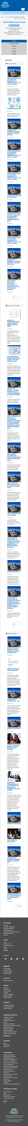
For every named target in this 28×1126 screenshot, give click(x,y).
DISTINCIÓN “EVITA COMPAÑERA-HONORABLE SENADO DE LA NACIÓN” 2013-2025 (13, 132)
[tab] (14, 63)
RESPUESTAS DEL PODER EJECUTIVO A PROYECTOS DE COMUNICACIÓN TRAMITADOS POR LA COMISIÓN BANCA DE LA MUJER (13, 217)
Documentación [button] (11, 63)
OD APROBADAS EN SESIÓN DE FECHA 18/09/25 (14, 196)
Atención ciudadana (8, 1091)
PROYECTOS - (12, 13)
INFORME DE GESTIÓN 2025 (14, 109)
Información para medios (9, 945)
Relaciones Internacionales (9, 1020)
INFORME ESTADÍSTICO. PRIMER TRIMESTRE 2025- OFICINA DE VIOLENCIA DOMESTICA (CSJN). (13, 359)
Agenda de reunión (14, 25)
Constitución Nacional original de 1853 (11, 931)
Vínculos (14, 48)
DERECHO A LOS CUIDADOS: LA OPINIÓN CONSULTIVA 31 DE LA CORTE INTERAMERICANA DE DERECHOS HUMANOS (13, 391)
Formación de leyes (7, 1019)
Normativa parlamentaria (9, 1058)
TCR (4, 1102)
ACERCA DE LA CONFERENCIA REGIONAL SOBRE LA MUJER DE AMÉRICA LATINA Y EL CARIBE (13, 323)
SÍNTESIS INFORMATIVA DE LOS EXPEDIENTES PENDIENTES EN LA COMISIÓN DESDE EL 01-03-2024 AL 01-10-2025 (14, 176)
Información (14, 41)
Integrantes (14, 51)
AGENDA (5, 948)
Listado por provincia (8, 971)
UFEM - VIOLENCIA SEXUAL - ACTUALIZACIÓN (14, 514)
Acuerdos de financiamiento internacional (9, 1071)
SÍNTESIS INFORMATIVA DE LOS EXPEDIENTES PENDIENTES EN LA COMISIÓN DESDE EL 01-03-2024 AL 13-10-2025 (14, 154)
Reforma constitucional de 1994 (10, 1033)
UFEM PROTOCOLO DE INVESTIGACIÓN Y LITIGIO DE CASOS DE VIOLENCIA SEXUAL (13, 485)
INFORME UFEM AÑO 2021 (13, 572)
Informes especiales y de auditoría (10, 1077)
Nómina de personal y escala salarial (11, 1066)
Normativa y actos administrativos (10, 1059)
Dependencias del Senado (9, 928)
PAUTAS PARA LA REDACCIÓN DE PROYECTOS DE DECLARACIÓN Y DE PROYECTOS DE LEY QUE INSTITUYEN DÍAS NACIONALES (13, 285)
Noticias (5, 942)
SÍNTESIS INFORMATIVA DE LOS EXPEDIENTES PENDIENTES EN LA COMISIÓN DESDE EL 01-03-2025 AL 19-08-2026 (14, 81)
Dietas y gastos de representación (10, 1067)
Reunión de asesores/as (14, 728)
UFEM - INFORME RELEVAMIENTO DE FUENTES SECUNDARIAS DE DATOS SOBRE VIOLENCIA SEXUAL (14, 457)
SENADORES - (6, 13)
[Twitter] (17, 958)
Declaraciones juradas (8, 1069)
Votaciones (6, 987)
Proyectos (14, 46)
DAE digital (6, 992)
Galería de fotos (7, 944)
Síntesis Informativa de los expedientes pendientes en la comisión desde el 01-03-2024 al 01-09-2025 (14, 240)
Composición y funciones (9, 1017)
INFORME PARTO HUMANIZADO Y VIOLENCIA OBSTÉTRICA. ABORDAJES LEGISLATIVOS (14, 262)
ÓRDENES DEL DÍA (7, 1036)
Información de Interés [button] (13, 305)
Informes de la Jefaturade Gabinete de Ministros (8, 1029)
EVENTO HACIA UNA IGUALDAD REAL (12, 840)
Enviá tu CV (6, 935)
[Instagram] (11, 958)
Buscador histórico (7, 973)
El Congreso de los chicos (9, 1098)
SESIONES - (17, 13)
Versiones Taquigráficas (8, 994)
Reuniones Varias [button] (12, 633)
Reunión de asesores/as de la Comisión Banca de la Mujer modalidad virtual (14, 896)
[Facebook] (23, 958)
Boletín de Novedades (8, 996)
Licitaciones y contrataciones (9, 1061)
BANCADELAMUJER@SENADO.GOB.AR (14, 28)
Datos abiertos (6, 1079)
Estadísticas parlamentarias (9, 1024)
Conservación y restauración (9, 1096)
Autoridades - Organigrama (9, 927)
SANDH (5, 1093)
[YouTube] (5, 958)
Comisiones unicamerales (9, 1005)
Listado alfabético (7, 968)
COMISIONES (22, 13)
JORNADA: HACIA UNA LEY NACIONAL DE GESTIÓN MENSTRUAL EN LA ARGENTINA (13, 747)
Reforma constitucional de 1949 (10, 1032)
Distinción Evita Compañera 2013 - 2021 (13, 700)
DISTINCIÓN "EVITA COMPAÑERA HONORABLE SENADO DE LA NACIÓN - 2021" (13, 860)
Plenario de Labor (7, 989)
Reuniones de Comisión (14, 43)
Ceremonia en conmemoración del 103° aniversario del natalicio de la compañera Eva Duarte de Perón (13, 786)
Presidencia (6, 925)
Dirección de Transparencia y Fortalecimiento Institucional (10, 1055)
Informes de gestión (7, 1076)
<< (13, 622)
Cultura (5, 1043)
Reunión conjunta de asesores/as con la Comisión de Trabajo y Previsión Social (13, 650)
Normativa (14, 53)
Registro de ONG (7, 1095)
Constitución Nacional (8, 930)
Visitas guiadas (7, 1044)
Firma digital (6, 1082)
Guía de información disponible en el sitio (12, 1084)
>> (18, 299)
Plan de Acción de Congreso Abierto (11, 1074)
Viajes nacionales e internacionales (11, 1063)
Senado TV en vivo (7, 997)
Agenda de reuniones (8, 1008)
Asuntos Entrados (7, 991)
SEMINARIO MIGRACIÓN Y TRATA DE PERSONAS (13, 669)
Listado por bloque (7, 970)
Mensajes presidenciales (8, 1027)
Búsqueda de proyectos (8, 980)
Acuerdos (5, 1022)
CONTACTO (6, 950)
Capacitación (6, 1046)
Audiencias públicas (8, 1080)
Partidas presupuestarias (9, 1064)
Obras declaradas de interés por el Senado (12, 1025)
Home (2, 17)
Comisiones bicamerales (8, 1006)
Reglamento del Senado (8, 933)
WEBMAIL (6, 1101)
